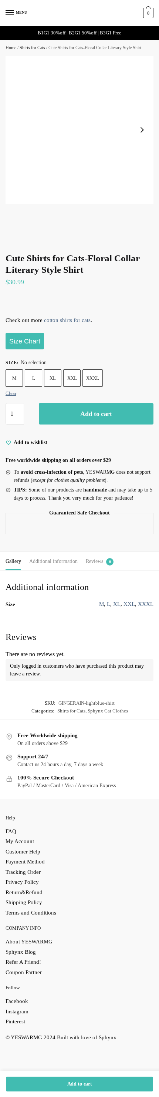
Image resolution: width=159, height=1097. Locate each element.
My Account (20, 841)
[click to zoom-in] (79, 130)
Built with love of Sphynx (86, 1037)
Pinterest (15, 1021)
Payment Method (25, 862)
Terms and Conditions (31, 913)
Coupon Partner (24, 972)
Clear (11, 393)
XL (53, 378)
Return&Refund (24, 892)
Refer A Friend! (23, 962)
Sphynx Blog (21, 952)
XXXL (92, 378)
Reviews (94, 561)
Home (11, 47)
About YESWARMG (29, 942)
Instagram (17, 1011)
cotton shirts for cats (67, 320)
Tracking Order (23, 872)
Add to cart (96, 413)
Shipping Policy (24, 902)
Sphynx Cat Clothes (108, 711)
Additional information (53, 561)
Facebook (17, 1001)
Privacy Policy (22, 882)
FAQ (11, 831)
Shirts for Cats (32, 47)
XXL (72, 378)
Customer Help (23, 852)
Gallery (13, 561)
